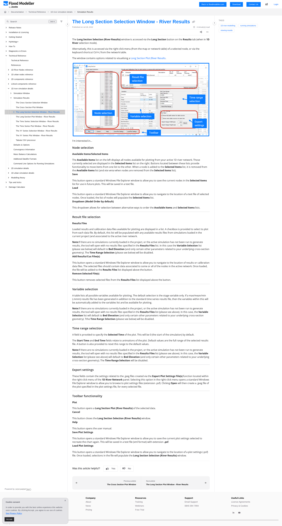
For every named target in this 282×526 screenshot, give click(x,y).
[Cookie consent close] (65, 500)
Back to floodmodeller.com (213, 4)
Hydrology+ (14, 42)
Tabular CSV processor (26, 140)
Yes (113, 468)
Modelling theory (18, 178)
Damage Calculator (17, 187)
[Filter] (61, 21)
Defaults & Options (22, 145)
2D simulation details (20, 168)
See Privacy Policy (14, 513)
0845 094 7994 (192, 506)
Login (276, 4)
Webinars (139, 506)
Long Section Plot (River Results (148, 58)
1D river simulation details (62, 12)
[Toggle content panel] (214, 23)
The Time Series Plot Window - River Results (35, 126)
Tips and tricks (15, 182)
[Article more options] (207, 32)
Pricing (89, 510)
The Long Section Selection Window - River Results (38, 112)
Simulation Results (85, 12)
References (16, 65)
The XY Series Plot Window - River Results (34, 135)
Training (139, 502)
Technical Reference (37, 12)
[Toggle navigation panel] (67, 24)
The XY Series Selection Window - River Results (36, 131)
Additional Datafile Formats (25, 159)
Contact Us (253, 4)
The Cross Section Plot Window (29, 107)
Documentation (17, 12)
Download (236, 4)
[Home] (19, 4)
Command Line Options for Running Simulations (34, 163)
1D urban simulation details (22, 173)
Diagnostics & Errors (17, 51)
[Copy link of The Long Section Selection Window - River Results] (193, 22)
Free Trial (139, 510)
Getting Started (15, 37)
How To (12, 46)
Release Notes (15, 28)
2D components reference (22, 79)
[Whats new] (266, 4)
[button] (31, 21)
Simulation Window (22, 93)
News (88, 506)
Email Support (191, 502)
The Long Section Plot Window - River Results (35, 117)
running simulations (248, 26)
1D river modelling (228, 26)
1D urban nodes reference (22, 74)
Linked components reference (23, 84)
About (88, 502)
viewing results (227, 30)
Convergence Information (24, 149)
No (129, 468)
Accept (9, 519)
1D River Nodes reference (22, 70)
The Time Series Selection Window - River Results (37, 121)
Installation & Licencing (19, 32)
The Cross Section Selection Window (31, 103)
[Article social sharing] (201, 32)
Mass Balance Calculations (25, 154)
